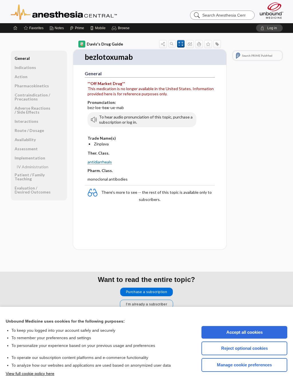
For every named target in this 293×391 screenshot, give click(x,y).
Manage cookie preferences (244, 364)
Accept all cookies (244, 332)
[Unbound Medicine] (271, 10)
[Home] (15, 28)
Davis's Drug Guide (105, 44)
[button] (121, 28)
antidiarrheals (100, 161)
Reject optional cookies (244, 348)
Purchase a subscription (146, 292)
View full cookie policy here (30, 373)
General (22, 58)
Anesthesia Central (81, 11)
